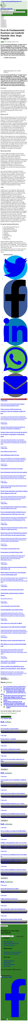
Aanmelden (19, 936)
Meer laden (4, 679)
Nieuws (2, 41)
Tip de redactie (9, 941)
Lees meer (4, 769)
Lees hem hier (5, 716)
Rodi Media (8, 962)
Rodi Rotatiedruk (9, 960)
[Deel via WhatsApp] (15, 372)
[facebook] (15, 1016)
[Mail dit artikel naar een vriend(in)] (15, 396)
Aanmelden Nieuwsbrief (12, 943)
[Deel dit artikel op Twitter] (15, 279)
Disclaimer (8, 966)
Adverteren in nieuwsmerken (13, 952)
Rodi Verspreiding (10, 964)
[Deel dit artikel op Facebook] (15, 317)
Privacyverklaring (10, 945)
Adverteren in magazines (12, 954)
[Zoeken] (15, 10)
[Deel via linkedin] (15, 345)
